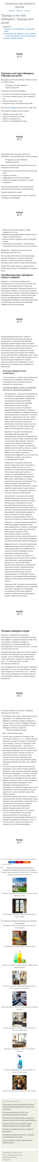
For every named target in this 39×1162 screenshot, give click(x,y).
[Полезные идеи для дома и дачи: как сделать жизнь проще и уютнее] (19, 891)
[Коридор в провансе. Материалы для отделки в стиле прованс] (19, 923)
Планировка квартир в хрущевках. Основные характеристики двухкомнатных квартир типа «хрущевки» (18, 1107)
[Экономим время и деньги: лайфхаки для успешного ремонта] (19, 1004)
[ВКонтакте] (12, 862)
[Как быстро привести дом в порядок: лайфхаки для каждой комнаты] (19, 963)
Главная (12, 10)
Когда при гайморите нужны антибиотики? (21, 36)
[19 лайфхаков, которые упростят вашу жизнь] (19, 944)
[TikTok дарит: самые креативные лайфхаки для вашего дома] (19, 912)
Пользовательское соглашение (15, 1154)
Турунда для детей (18, 859)
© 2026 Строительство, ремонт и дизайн (12, 1152)
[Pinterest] (19, 862)
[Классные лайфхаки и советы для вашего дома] (19, 1088)
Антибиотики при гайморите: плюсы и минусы (20, 33)
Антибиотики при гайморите (30, 859)
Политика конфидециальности (10, 1157)
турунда (13, 107)
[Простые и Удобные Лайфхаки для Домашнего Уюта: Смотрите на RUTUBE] (19, 984)
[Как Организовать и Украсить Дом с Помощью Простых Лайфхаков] (19, 1025)
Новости (19, 10)
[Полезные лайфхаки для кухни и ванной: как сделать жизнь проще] (19, 1067)
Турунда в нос (9, 859)
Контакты (5, 1154)
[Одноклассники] (27, 862)
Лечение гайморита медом (13, 38)
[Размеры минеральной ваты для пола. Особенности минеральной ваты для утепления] (19, 870)
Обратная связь (6, 1159)
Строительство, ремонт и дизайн (19, 5)
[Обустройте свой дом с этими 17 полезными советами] (19, 1046)
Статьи (27, 10)
